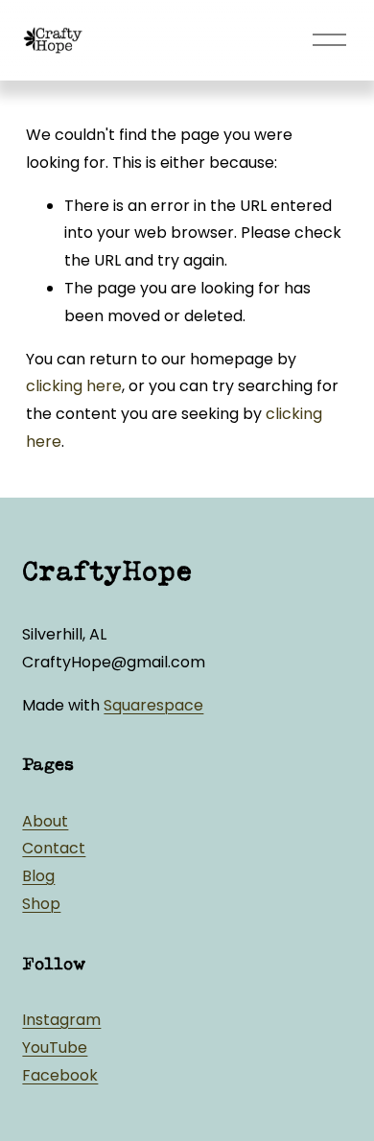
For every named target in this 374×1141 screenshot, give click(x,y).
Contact (53, 848)
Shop (41, 904)
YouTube (54, 1047)
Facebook (60, 1075)
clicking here (74, 386)
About (45, 821)
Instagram (61, 1020)
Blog (38, 876)
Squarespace (153, 705)
